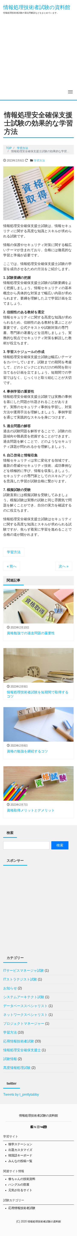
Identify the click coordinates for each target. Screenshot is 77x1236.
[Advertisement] (38, 59)
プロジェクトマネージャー (23, 1023)
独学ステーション (20, 1144)
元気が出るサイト (20, 1190)
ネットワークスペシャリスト (25, 1015)
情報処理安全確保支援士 (22, 1050)
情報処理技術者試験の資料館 (36, 7)
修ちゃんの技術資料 (21, 1179)
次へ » (63, 566)
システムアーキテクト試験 (23, 997)
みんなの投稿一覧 (20, 1161)
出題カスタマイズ (20, 1149)
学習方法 (39, 160)
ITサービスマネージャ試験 (23, 970)
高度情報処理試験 (17, 1068)
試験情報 (10, 1059)
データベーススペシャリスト (25, 1006)
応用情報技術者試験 (18, 1041)
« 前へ (11, 566)
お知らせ (10, 988)
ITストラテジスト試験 (20, 979)
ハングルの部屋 (18, 1184)
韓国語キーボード (20, 1155)
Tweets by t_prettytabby (21, 1094)
